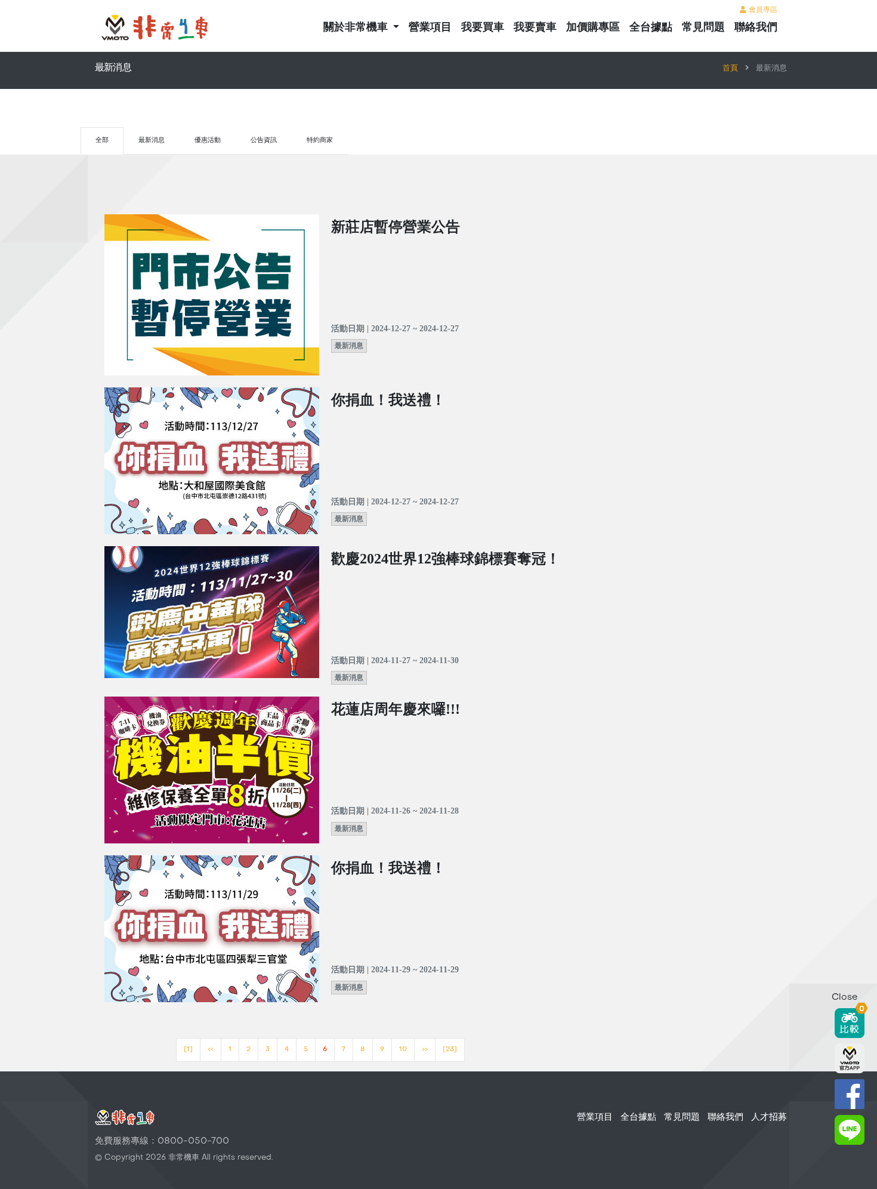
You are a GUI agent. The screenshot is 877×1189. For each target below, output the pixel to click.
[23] (450, 1049)
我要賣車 (535, 28)
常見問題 (703, 28)
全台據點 (650, 28)
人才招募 (769, 1117)
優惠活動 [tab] (207, 140)
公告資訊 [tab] (264, 140)
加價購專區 (593, 28)
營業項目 (430, 28)
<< (211, 1049)
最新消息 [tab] (151, 140)
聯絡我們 (755, 28)
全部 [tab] (102, 140)
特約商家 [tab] (320, 140)
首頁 (730, 68)
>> (425, 1049)
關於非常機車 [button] (357, 28)
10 (403, 1049)
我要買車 (482, 28)
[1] (188, 1049)
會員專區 (761, 10)
